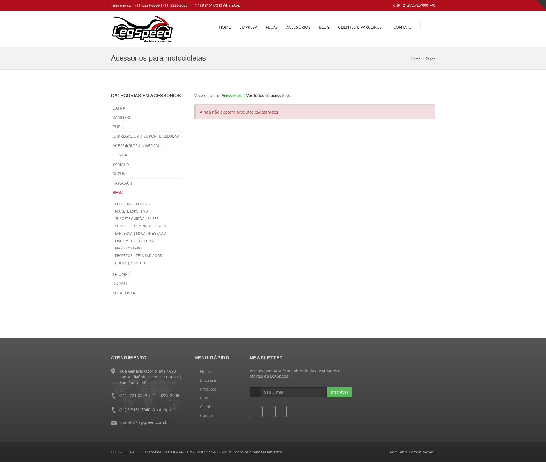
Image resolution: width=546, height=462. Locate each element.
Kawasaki (122, 183)
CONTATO (402, 27)
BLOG (324, 27)
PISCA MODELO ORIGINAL (135, 240)
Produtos (208, 389)
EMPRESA (248, 27)
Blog (204, 398)
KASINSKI (121, 117)
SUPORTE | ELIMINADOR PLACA (140, 226)
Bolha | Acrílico (130, 263)
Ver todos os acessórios (268, 95)
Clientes (207, 406)
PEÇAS (272, 27)
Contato (207, 415)
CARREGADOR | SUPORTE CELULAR (146, 136)
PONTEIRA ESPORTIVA (132, 203)
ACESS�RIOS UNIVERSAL (136, 145)
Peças (430, 58)
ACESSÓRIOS (298, 27)
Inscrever (339, 392)
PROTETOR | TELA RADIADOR (138, 255)
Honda (120, 155)
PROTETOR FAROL (129, 248)
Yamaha (121, 164)
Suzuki (120, 173)
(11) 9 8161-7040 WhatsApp (217, 5)
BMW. (118, 192)
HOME (225, 27)
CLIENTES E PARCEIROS (360, 27)
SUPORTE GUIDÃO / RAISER (136, 218)
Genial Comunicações (416, 452)
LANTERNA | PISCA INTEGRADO (140, 233)
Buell (118, 126)
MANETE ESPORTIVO (131, 211)
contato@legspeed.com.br (144, 422)
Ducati (120, 283)
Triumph (121, 274)
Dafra (119, 108)
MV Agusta (124, 293)
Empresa (208, 380)
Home (416, 58)
